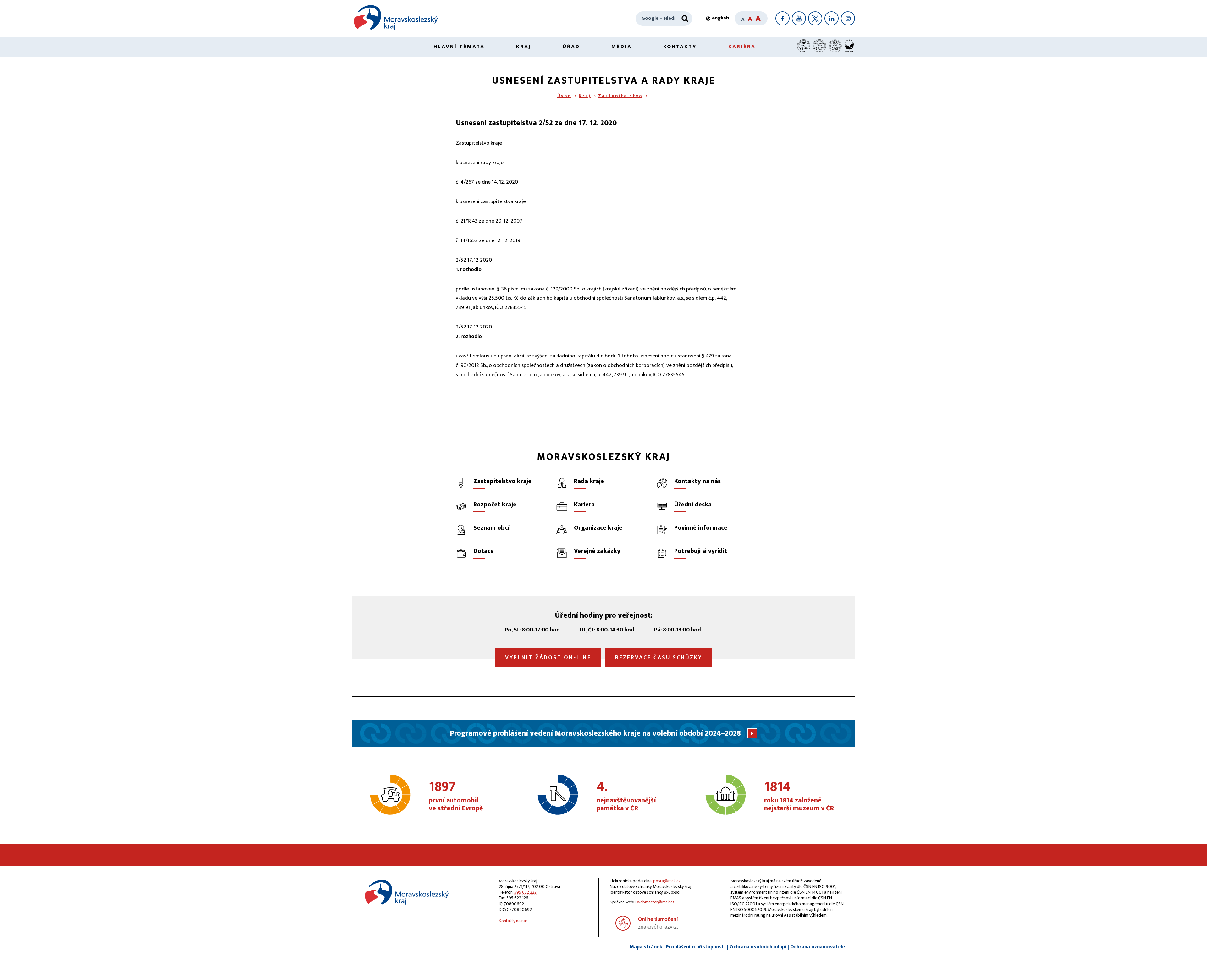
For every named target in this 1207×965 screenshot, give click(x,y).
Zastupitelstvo (620, 95)
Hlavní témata (459, 46)
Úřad (571, 46)
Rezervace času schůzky (658, 657)
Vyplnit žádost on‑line (548, 657)
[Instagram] (848, 18)
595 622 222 (525, 892)
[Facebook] (782, 18)
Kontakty (680, 46)
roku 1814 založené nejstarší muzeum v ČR (799, 796)
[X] (815, 18)
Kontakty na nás (513, 920)
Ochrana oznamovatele (817, 947)
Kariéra (742, 46)
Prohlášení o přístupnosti (696, 947)
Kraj (523, 46)
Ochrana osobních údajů (758, 947)
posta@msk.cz (667, 881)
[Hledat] (685, 18)
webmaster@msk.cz (656, 902)
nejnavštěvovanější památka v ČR (626, 796)
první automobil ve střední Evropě (456, 796)
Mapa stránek (646, 947)
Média (621, 46)
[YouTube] (799, 18)
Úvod (564, 95)
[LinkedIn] (831, 18)
